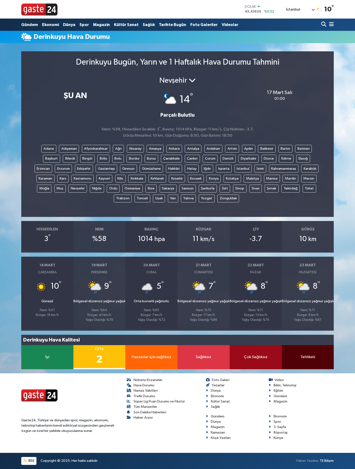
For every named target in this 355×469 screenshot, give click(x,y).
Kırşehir (177, 178)
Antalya (193, 148)
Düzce (269, 158)
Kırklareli (157, 178)
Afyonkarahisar (96, 148)
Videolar (230, 25)
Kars (63, 178)
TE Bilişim (327, 460)
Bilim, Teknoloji (285, 385)
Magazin (101, 25)
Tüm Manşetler (145, 407)
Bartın (285, 148)
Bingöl (87, 158)
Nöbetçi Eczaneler (148, 380)
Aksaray (135, 148)
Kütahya (232, 178)
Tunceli (142, 198)
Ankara (174, 148)
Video (279, 380)
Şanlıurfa (207, 188)
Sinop (239, 188)
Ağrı (118, 148)
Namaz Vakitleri (146, 390)
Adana (48, 148)
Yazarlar (218, 385)
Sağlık (149, 25)
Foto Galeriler (204, 25)
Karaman (45, 178)
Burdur (134, 158)
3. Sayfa (280, 427)
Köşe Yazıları (221, 438)
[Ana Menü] (330, 25)
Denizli (228, 158)
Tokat (309, 188)
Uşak (159, 198)
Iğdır (207, 168)
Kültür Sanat (126, 25)
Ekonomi (50, 25)
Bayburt (51, 158)
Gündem (29, 25)
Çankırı (192, 158)
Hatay (192, 168)
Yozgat (206, 198)
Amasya (155, 148)
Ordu (113, 188)
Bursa (151, 158)
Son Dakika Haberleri (150, 412)
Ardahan (213, 148)
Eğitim (278, 390)
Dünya (69, 25)
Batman (304, 148)
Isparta (223, 168)
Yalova (188, 198)
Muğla (44, 188)
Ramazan (218, 432)
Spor (84, 25)
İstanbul (243, 168)
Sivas (256, 188)
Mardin (290, 178)
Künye (278, 438)
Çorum (210, 158)
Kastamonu (82, 178)
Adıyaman (69, 148)
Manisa (271, 178)
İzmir (260, 168)
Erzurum (63, 168)
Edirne (286, 158)
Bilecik (70, 158)
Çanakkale (171, 158)
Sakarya (168, 188)
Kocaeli (195, 178)
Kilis (120, 178)
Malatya (252, 178)
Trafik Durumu (144, 396)
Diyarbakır (248, 158)
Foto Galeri (220, 380)
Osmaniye (132, 188)
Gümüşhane (151, 168)
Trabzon (122, 198)
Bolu (117, 158)
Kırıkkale (137, 178)
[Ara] (324, 25)
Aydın (248, 148)
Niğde (97, 188)
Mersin (308, 178)
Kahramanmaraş (283, 168)
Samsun (188, 188)
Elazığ (303, 158)
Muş (60, 188)
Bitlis (103, 158)
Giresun (128, 168)
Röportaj (280, 432)
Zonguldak (228, 198)
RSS (31, 460)
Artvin (232, 148)
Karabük (310, 168)
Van (173, 198)
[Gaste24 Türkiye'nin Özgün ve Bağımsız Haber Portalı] (39, 9)
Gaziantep (106, 168)
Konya (214, 178)
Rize (151, 188)
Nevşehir (78, 188)
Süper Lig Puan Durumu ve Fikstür (159, 401)
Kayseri (104, 178)
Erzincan (43, 168)
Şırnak (271, 188)
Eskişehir (84, 168)
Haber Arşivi (143, 417)
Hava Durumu (144, 385)
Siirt (225, 188)
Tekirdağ (291, 188)
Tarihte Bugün (172, 25)
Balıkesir (266, 148)
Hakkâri (174, 168)
